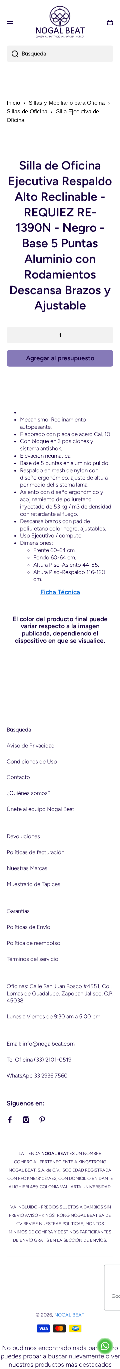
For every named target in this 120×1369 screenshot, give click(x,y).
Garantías (18, 911)
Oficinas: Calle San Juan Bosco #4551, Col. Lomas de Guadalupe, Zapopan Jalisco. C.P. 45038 (60, 993)
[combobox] (60, 54)
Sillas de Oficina (27, 111)
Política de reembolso (33, 943)
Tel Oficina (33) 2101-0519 (39, 1059)
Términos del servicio (32, 959)
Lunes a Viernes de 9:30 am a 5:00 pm (53, 1016)
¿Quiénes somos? (28, 793)
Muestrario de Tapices (33, 884)
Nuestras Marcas (27, 868)
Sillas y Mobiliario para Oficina (67, 103)
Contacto (18, 777)
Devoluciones (23, 836)
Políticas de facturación (35, 852)
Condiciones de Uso (32, 761)
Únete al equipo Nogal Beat (40, 809)
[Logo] (60, 22)
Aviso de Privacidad (31, 745)
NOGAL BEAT (69, 1315)
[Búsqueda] (12, 54)
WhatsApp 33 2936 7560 (37, 1075)
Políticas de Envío (28, 927)
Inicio (13, 103)
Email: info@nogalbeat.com (41, 1043)
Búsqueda (19, 729)
